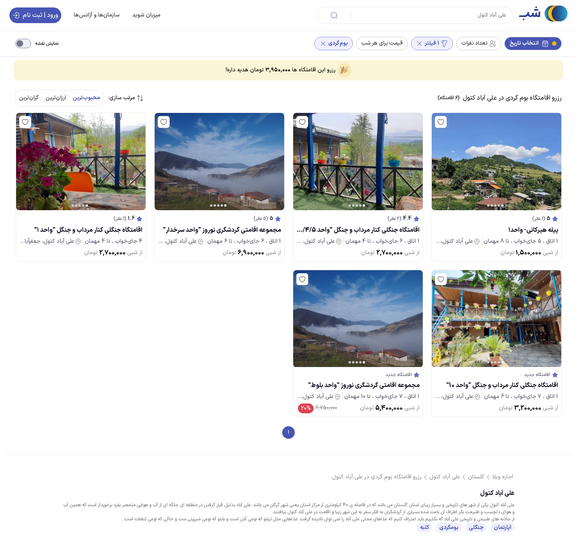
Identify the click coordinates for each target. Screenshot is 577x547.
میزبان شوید (146, 15)
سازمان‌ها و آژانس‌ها (97, 15)
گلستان (476, 477)
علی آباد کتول (444, 477)
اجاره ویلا (502, 477)
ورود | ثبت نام (40, 15)
